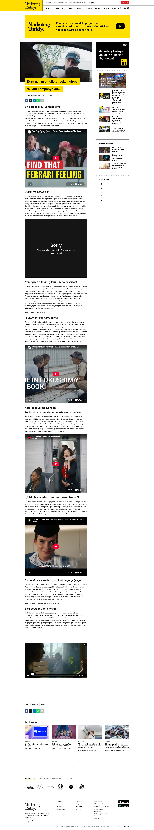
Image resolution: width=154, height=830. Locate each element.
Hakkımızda (98, 801)
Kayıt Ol (78, 809)
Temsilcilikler (43, 778)
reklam (43, 704)
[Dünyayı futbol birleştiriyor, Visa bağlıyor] (104, 150)
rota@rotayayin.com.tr (31, 820)
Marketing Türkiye (30, 95)
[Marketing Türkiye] (33, 5)
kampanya (35, 704)
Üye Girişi (79, 806)
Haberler (48, 8)
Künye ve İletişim (99, 804)
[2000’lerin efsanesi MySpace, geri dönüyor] (37, 732)
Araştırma (115, 8)
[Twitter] (118, 826)
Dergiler (70, 8)
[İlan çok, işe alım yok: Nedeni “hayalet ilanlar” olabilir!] (104, 158)
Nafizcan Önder (109, 750)
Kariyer (97, 8)
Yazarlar (106, 8)
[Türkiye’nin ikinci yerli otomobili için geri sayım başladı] (104, 129)
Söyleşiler (89, 8)
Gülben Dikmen (82, 750)
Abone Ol (125, 3)
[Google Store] (123, 807)
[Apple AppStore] (123, 803)
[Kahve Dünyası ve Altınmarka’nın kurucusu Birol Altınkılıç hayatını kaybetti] (104, 119)
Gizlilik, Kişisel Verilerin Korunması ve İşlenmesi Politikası (101, 816)
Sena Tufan (28, 748)
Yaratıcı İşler (60, 8)
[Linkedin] (128, 826)
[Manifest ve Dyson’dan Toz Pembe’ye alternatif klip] (64, 732)
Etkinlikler (79, 8)
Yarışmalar (30, 778)
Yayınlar (68, 778)
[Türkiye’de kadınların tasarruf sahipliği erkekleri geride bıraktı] (104, 166)
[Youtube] (125, 826)
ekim (27, 704)
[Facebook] (115, 826)
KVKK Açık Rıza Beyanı (101, 806)
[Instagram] (121, 826)
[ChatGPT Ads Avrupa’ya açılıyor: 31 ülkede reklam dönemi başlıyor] (104, 110)
